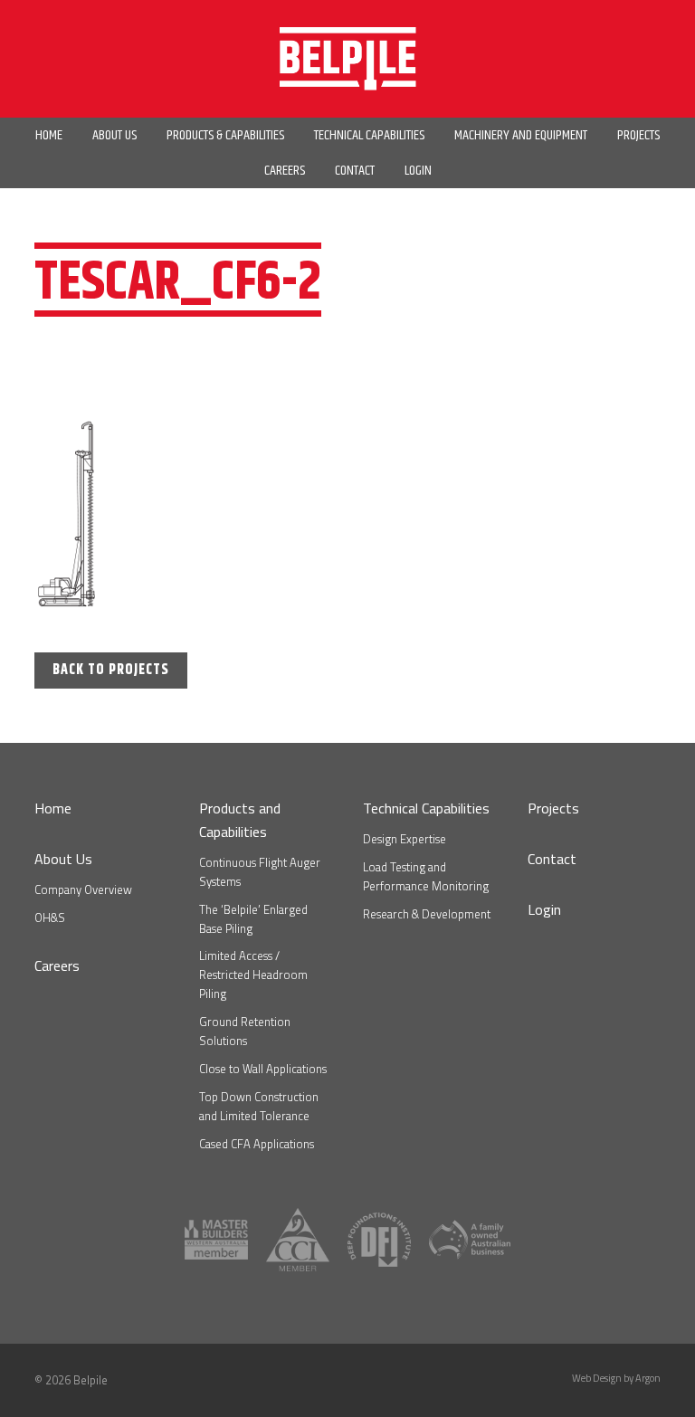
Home (52, 808)
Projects (553, 808)
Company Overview (83, 889)
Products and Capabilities (240, 819)
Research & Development (426, 914)
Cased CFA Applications (256, 1144)
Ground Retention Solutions (244, 1031)
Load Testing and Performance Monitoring (426, 876)
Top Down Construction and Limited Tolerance (259, 1106)
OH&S (49, 917)
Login (544, 909)
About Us (63, 859)
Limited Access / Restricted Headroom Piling (253, 974)
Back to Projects (110, 670)
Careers (57, 965)
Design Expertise (404, 839)
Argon (648, 1378)
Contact (552, 859)
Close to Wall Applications (263, 1069)
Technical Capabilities (426, 808)
